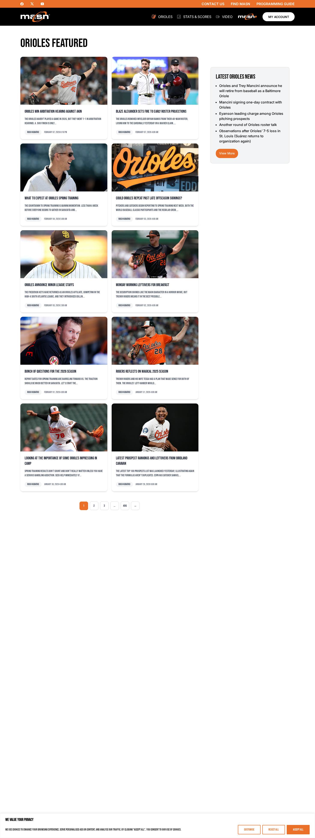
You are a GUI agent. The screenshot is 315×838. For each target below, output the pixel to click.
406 (125, 506)
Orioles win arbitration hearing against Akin (53, 111)
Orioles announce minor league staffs (49, 285)
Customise (249, 829)
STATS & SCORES (197, 17)
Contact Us (213, 4)
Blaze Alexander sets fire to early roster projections (151, 111)
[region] (157, 825)
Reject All (273, 829)
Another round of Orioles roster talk (248, 124)
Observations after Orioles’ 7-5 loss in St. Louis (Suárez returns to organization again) (249, 136)
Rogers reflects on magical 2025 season (142, 371)
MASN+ (247, 16)
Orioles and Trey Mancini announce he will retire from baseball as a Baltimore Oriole (250, 91)
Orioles (165, 17)
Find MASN (240, 4)
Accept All (298, 829)
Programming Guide (275, 4)
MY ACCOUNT (278, 17)
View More (227, 153)
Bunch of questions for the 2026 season (50, 371)
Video (227, 17)
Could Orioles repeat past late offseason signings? (149, 198)
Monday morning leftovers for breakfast (142, 285)
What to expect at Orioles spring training (51, 198)
